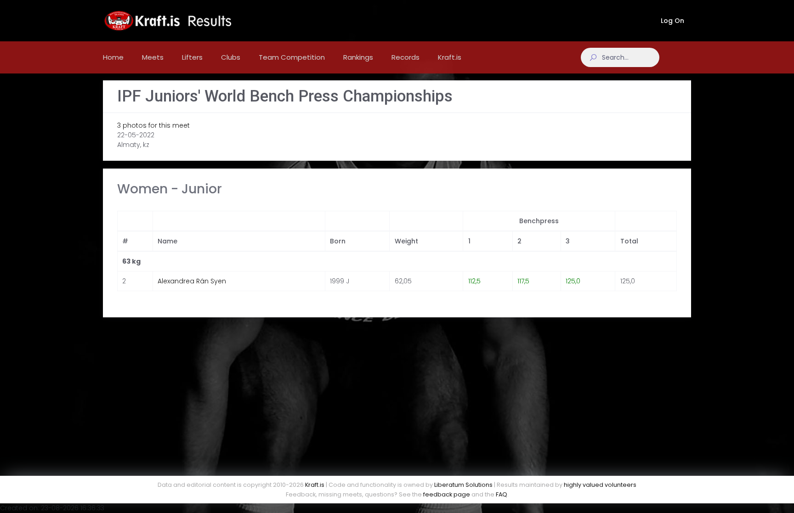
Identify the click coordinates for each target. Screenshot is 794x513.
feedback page (446, 494)
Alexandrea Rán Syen (192, 281)
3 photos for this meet (153, 125)
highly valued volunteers (600, 485)
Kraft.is (314, 485)
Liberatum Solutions (463, 485)
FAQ (501, 494)
